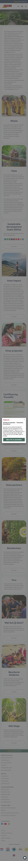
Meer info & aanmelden (14, 440)
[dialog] (14, 430)
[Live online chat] (24, 857)
